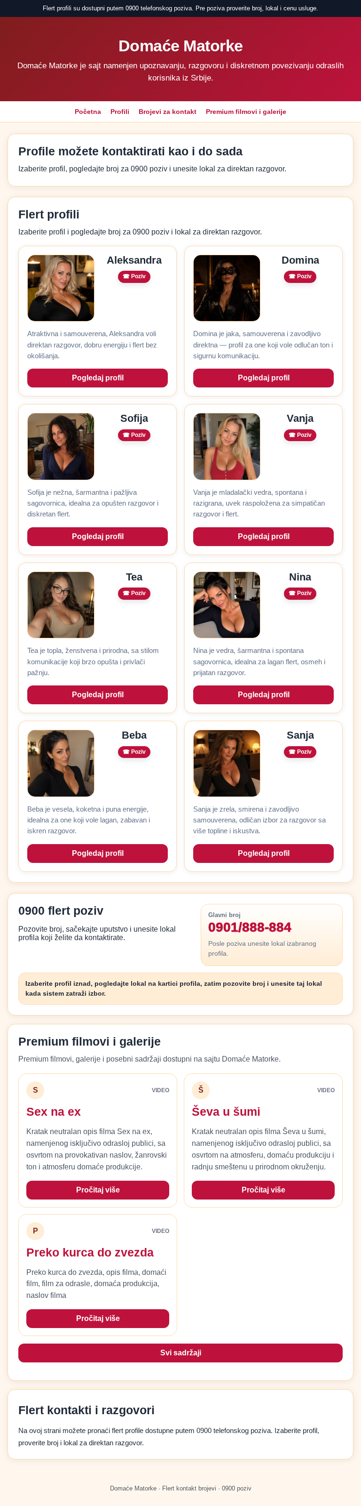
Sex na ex (53, 1111)
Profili (119, 111)
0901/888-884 (249, 927)
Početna (88, 111)
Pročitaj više (98, 1190)
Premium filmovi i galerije (246, 111)
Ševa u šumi (226, 1111)
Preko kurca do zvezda (90, 1252)
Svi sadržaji (180, 1353)
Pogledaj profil (98, 378)
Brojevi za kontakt (167, 111)
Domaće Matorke (180, 46)
